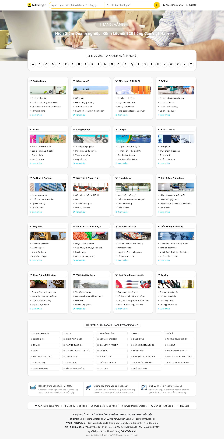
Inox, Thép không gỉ (126, 195)
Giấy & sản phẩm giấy (172, 178)
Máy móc (37, 226)
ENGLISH (192, 5)
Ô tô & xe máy (105, 357)
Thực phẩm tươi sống (41, 300)
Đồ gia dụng (39, 81)
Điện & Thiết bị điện (74, 339)
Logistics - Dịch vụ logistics (130, 252)
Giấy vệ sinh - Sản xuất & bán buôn (175, 203)
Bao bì (36, 129)
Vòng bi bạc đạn (82, 155)
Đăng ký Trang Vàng (174, 5)
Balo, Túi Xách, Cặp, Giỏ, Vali (130, 304)
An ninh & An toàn (42, 178)
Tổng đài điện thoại (168, 247)
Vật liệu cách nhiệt (126, 106)
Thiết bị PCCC (38, 207)
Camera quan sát (39, 195)
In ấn (35, 351)
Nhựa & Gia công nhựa (88, 226)
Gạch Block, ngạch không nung (89, 296)
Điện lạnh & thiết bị (129, 81)
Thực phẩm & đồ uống (44, 275)
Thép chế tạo (123, 207)
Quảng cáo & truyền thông (179, 357)
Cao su (164, 275)
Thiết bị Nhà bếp (39, 98)
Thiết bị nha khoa (167, 159)
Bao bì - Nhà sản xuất (41, 146)
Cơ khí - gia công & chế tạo (172, 98)
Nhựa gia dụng (38, 110)
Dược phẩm (165, 146)
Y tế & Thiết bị (168, 129)
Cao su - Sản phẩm (168, 296)
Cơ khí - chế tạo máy (169, 106)
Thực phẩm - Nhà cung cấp (44, 292)
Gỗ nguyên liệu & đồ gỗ (143, 345)
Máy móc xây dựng (40, 243)
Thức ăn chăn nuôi (83, 106)
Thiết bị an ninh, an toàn (42, 199)
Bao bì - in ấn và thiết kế (42, 150)
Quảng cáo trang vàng (111, 385)
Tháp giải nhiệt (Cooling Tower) (131, 110)
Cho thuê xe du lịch (126, 155)
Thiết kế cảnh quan (83, 203)
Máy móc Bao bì (39, 252)
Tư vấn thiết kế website (135, 405)
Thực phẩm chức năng (170, 150)
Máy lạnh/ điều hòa (126, 102)
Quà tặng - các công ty (128, 292)
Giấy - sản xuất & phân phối (172, 195)
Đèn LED (79, 199)
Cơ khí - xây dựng (168, 110)
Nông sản (79, 98)
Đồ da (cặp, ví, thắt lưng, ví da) (131, 296)
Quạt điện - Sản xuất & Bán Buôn (46, 106)
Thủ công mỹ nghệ (108, 362)
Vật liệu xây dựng (86, 275)
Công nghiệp (83, 129)
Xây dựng (104, 368)
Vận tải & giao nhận (74, 345)
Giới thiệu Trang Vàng (49, 405)
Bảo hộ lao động (107, 333)
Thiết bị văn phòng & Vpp (178, 362)
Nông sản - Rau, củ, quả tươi (44, 296)
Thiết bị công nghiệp (84, 146)
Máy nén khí (80, 159)
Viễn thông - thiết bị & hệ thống (174, 243)
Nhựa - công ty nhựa (84, 243)
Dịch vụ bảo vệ (38, 203)
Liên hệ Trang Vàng (163, 405)
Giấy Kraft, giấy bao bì (170, 199)
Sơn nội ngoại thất (83, 304)
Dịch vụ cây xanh (82, 207)
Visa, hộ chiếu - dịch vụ (128, 159)
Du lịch (122, 129)
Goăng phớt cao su (168, 304)
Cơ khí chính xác (167, 102)
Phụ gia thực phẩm (40, 304)
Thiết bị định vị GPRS (169, 256)
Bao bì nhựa (37, 155)
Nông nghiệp (83, 81)
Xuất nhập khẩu (127, 226)
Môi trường (138, 351)
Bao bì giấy (165, 207)
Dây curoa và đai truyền (86, 150)
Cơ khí (164, 81)
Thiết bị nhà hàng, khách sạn (44, 102)
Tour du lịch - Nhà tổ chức (129, 150)
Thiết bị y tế (165, 155)
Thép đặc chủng (125, 203)
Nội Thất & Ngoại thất (87, 178)
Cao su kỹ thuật (167, 300)
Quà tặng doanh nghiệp (131, 275)
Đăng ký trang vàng (55, 385)
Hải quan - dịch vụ (126, 256)
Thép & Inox (125, 178)
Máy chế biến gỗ (39, 256)
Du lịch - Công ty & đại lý (129, 146)
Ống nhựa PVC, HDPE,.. (85, 256)
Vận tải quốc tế (124, 247)
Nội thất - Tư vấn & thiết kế (87, 195)
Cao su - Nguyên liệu (169, 292)
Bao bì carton (38, 159)
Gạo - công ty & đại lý (84, 102)
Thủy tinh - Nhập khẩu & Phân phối (133, 300)
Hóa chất (171, 345)
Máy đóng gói (38, 247)
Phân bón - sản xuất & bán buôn (89, 110)
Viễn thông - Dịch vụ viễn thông (174, 252)
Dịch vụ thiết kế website (165, 385)
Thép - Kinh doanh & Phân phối (131, 199)
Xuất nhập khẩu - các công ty (130, 243)
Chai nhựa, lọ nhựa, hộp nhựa (88, 247)
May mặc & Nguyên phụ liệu (78, 351)
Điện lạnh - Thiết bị (126, 98)
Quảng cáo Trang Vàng (105, 405)
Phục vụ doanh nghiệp (177, 339)
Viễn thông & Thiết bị (172, 226)
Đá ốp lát (79, 300)
